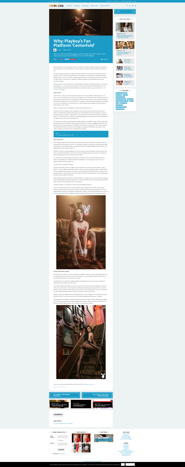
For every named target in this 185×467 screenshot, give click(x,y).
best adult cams (126, 450)
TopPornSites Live (126, 455)
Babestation (126, 446)
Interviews (130, 99)
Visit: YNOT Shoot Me (126, 439)
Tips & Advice (63, 387)
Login (135, 1)
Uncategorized (120, 109)
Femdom (126, 447)
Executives (119, 95)
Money (58, 387)
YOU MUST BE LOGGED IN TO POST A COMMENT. (63, 423)
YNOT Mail (62, 453)
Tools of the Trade (121, 107)
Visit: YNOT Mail (126, 437)
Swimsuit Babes (126, 454)
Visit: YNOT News (126, 436)
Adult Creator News (121, 93)
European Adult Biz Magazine (126, 451)
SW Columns (123, 103)
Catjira (62, 86)
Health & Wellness (121, 99)
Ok (123, 464)
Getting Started (120, 97)
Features (55, 387)
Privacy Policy (130, 464)
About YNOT (109, 1)
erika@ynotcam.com (89, 384)
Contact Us (116, 1)
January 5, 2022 (77, 135)
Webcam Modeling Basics (126, 1)
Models (131, 101)
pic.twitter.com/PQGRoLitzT (66, 133)
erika (60, 49)
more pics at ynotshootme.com (81, 453)
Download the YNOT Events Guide (92, 461)
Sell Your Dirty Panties (126, 452)
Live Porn (126, 444)
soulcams (126, 448)
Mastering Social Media (122, 101)
